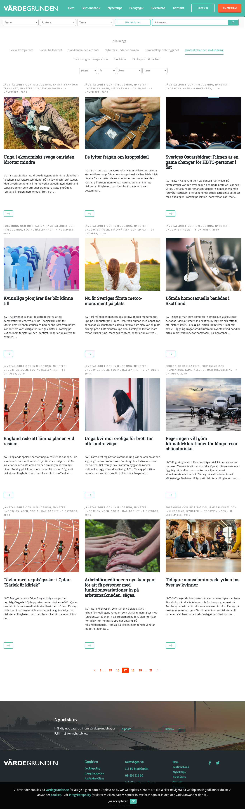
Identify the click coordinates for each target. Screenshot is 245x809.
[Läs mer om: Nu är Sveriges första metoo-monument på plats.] (122, 290)
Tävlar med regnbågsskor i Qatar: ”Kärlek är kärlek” (37, 582)
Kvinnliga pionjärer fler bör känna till (38, 300)
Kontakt (178, 8)
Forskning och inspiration (91, 59)
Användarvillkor (94, 778)
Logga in (203, 7)
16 (117, 670)
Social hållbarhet (50, 50)
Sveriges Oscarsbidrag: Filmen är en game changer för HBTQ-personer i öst (202, 162)
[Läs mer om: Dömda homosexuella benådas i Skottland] (203, 290)
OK (133, 801)
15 (110, 670)
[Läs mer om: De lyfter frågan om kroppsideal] (122, 148)
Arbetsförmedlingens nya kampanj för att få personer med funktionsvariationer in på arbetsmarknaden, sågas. (120, 587)
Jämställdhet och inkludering (204, 50)
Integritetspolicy (94, 773)
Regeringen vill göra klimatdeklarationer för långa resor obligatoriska (201, 443)
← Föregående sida (94, 670)
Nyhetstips (115, 8)
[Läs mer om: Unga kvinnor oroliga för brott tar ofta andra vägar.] (122, 430)
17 (125, 670)
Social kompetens (22, 50)
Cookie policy (92, 768)
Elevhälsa (120, 59)
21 (150, 670)
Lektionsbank (91, 8)
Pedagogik (136, 8)
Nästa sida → (157, 670)
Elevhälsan (158, 8)
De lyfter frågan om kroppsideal (117, 157)
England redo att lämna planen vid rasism (39, 440)
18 (132, 670)
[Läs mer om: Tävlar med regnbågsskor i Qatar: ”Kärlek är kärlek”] (41, 571)
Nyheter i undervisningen (122, 50)
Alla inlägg (119, 41)
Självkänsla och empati (83, 50)
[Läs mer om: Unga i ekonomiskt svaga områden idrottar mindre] (41, 148)
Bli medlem (230, 7)
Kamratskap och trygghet (162, 50)
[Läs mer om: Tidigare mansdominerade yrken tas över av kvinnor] (203, 571)
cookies (56, 795)
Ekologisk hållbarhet (146, 59)
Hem (71, 8)
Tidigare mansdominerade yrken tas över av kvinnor (202, 582)
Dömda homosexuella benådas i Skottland (198, 300)
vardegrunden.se (57, 790)
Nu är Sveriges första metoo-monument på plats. (113, 300)
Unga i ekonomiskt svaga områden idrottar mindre (39, 159)
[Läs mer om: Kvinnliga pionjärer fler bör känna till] (41, 290)
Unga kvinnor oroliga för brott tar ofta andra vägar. (119, 440)
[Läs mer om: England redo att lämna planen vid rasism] (41, 430)
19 (140, 670)
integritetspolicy (80, 795)
